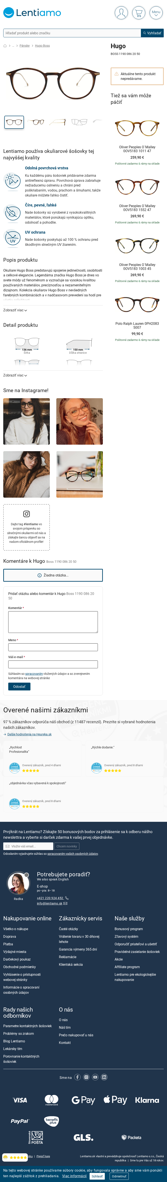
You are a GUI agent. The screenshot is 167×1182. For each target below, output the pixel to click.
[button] (14, 122)
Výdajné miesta (14, 951)
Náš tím (64, 1027)
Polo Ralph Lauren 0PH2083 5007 (137, 325)
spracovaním (34, 674)
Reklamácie (67, 956)
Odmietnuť (119, 1176)
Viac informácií (74, 1176)
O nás (63, 1019)
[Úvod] (5, 45)
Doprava (9, 936)
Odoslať (19, 686)
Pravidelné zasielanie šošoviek (137, 951)
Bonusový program (129, 928)
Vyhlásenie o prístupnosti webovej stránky (22, 977)
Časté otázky (68, 928)
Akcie (119, 959)
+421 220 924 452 (50, 898)
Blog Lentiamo (14, 1041)
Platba (8, 944)
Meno (13, 640)
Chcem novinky (67, 846)
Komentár (16, 608)
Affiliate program (127, 966)
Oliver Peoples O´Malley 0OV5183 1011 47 (137, 149)
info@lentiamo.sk (49, 903)
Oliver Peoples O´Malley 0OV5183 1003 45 (137, 267)
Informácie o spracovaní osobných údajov (21, 990)
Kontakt (64, 1042)
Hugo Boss (42, 45)
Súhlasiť (97, 1176)
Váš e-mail (16, 657)
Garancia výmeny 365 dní (78, 949)
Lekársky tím (12, 1048)
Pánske (25, 45)
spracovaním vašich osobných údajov (72, 854)
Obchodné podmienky (19, 966)
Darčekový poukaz (17, 959)
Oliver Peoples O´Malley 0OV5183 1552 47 (137, 208)
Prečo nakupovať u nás (76, 1035)
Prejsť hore (43, 1156)
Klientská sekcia (71, 964)
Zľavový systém (126, 936)
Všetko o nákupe (15, 928)
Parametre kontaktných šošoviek (27, 1026)
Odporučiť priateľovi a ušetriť (136, 944)
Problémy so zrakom (18, 1033)
